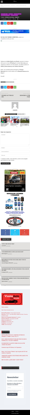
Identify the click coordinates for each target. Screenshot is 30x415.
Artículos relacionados (11, 114)
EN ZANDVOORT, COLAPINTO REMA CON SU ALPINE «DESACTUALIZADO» (13, 344)
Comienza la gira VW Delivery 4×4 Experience (11, 347)
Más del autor (21, 114)
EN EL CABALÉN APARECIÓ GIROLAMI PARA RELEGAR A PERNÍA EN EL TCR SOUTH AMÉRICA (14, 339)
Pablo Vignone (5, 253)
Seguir (15, 229)
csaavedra (4, 19)
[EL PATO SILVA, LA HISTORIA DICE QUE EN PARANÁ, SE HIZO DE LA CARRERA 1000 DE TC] (24, 119)
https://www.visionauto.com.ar (8, 310)
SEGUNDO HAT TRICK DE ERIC (8, 96)
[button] (27, 2)
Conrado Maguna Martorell (7, 262)
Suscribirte (24, 229)
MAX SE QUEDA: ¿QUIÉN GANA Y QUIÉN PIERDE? (12, 359)
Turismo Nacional (14, 15)
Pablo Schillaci (5, 281)
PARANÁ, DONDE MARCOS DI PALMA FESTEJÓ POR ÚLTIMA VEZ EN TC (14, 124)
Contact (16, 411)
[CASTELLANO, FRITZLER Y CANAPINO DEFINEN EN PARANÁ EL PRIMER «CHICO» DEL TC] (5, 119)
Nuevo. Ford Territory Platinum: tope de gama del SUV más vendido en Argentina (14, 352)
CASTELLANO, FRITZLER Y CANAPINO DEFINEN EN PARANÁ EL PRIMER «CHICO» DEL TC (5, 125)
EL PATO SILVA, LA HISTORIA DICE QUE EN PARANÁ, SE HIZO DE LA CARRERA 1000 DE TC (24, 125)
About (13, 411)
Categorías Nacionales (5, 15)
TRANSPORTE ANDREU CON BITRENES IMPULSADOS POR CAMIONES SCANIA (15, 356)
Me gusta (5, 229)
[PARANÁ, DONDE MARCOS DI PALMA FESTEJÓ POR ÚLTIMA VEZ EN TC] (15, 119)
